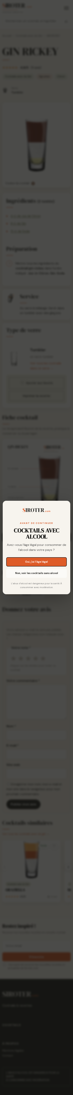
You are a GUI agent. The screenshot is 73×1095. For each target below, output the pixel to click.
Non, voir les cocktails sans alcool (36, 573)
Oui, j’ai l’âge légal (36, 561)
